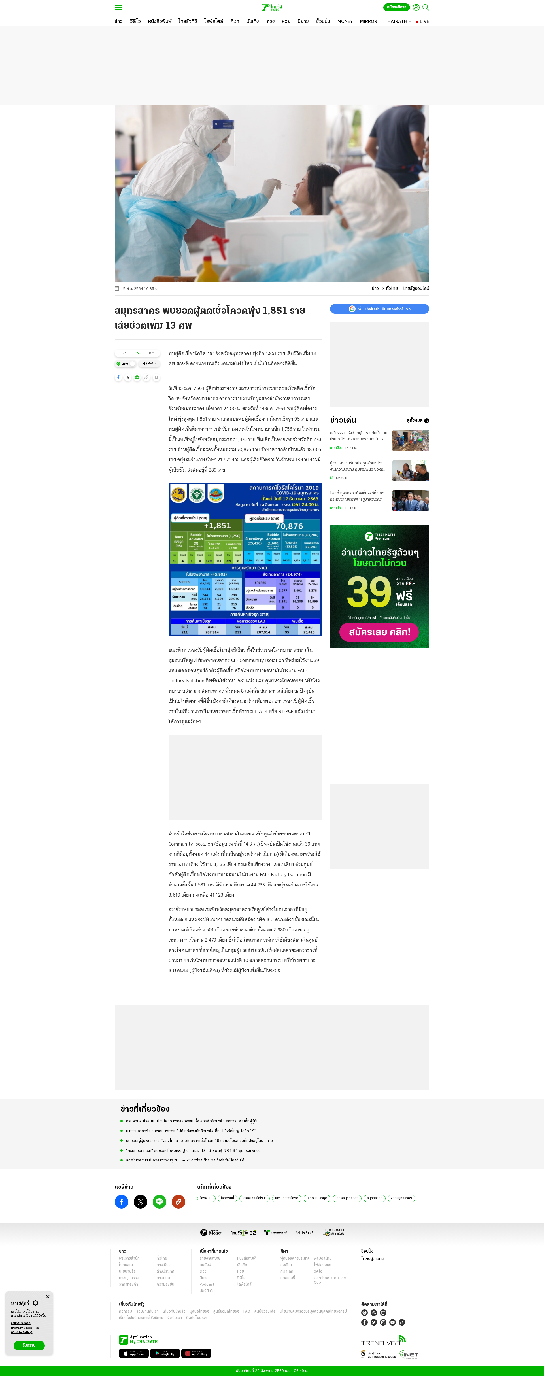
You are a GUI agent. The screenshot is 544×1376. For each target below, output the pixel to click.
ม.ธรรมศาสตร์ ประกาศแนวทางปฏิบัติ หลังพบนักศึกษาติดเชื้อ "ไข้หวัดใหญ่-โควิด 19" (191, 1131)
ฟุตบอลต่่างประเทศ (295, 1258)
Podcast (207, 1284)
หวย (240, 1271)
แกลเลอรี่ (287, 1278)
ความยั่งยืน (165, 1284)
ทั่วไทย (392, 288)
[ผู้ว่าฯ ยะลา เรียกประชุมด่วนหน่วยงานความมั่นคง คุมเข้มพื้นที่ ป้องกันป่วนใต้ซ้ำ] (410, 470)
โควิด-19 (206, 1198)
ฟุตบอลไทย (323, 1258)
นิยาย (204, 1278)
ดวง (203, 1271)
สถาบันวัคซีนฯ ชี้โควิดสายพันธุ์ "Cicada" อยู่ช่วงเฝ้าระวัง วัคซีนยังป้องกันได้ (185, 1160)
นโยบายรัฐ (127, 1271)
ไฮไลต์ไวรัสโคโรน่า (255, 1198)
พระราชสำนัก (129, 1258)
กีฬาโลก (286, 1271)
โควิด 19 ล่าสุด (317, 1198)
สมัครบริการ (396, 7)
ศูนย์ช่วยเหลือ (265, 1311)
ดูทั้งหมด (415, 421)
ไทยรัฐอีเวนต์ (372, 1259)
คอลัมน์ (205, 1265)
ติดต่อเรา (174, 1318)
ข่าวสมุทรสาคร (401, 1198)
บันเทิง (242, 1265)
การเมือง (336, 448)
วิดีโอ (241, 1278)
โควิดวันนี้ (227, 1198)
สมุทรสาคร (374, 1198)
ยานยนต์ (163, 1278)
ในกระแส (126, 1265)
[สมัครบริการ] (379, 586)
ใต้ (331, 478)
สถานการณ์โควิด (286, 1198)
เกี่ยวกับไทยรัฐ (174, 1311)
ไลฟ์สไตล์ (244, 1284)
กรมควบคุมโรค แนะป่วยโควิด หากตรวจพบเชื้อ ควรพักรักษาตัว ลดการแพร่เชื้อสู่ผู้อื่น (192, 1121)
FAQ (246, 1311)
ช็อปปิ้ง (367, 1251)
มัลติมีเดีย (207, 1291)
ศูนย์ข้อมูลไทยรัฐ (226, 1311)
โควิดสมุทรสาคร (347, 1198)
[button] (118, 377)
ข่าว (375, 288)
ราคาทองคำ (128, 1284)
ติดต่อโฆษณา (196, 1318)
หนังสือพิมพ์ (246, 1258)
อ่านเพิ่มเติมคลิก (22, 1326)
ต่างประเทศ (165, 1271)
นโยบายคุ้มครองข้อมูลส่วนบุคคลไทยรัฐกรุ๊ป (313, 1311)
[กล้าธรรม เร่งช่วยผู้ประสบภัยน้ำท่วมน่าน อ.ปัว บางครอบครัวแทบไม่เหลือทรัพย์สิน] (410, 440)
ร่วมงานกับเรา (147, 1311)
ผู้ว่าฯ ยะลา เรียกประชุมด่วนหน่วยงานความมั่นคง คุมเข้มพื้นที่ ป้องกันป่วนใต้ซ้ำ (358, 467)
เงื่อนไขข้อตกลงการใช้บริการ (141, 1318)
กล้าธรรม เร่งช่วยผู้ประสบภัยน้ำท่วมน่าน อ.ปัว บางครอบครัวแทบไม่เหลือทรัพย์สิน (359, 437)
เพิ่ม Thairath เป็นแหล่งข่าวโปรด (384, 309)
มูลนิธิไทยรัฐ (199, 1311)
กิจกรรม (125, 1311)
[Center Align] (47, 1297)
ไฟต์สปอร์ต (322, 1265)
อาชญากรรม (129, 1278)
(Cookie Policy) (22, 1332)
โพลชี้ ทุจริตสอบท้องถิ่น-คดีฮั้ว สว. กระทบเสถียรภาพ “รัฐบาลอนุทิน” (357, 496)
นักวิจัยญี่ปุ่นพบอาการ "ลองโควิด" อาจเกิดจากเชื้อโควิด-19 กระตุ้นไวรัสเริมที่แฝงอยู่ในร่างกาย (199, 1141)
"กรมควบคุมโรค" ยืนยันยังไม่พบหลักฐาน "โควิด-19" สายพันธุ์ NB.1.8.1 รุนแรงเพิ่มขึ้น (193, 1151)
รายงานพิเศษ (210, 1258)
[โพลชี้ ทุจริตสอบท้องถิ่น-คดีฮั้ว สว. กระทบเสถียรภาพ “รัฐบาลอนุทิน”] (410, 500)
